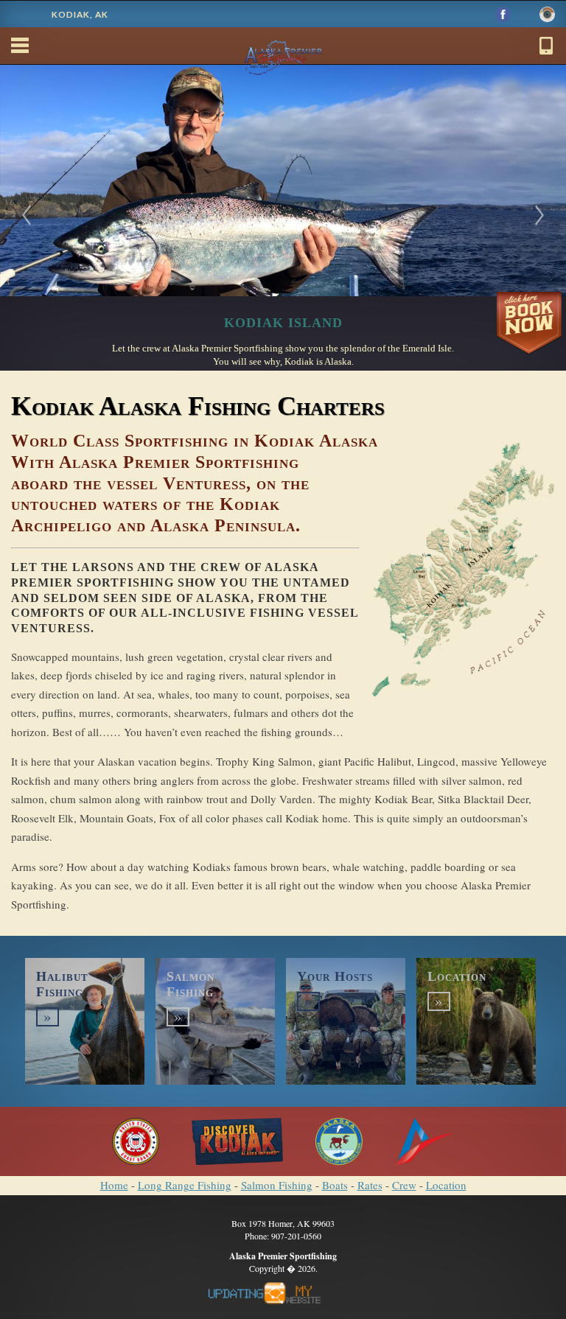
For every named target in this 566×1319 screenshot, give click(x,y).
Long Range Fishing (184, 1185)
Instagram (547, 14)
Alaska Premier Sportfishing (283, 38)
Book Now (529, 325)
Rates (369, 1185)
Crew (404, 1185)
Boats (335, 1185)
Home (114, 1185)
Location (446, 1185)
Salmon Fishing (276, 1185)
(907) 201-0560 (546, 46)
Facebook (503, 14)
